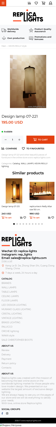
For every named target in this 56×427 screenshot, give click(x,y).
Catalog (16, 163)
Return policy (9, 363)
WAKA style (8, 335)
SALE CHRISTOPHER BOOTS (17, 340)
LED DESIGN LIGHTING (14, 305)
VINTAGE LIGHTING (12, 318)
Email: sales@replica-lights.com (24, 258)
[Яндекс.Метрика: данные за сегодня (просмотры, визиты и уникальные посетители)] (10, 425)
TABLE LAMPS (9, 291)
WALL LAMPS (27, 163)
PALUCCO (7, 326)
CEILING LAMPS (10, 296)
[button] (14, 224)
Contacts (6, 367)
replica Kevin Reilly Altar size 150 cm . (41, 208)
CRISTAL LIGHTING (12, 313)
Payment (7, 359)
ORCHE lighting (10, 331)
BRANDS (6, 283)
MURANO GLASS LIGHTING (16, 309)
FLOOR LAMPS (10, 300)
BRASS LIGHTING (11, 322)
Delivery (6, 354)
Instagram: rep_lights (17, 254)
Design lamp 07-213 (11, 206)
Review (5, 350)
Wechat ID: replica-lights (19, 251)
